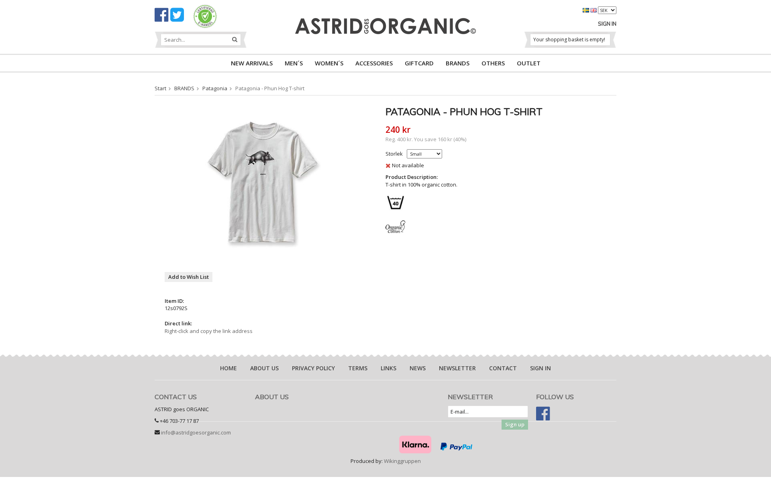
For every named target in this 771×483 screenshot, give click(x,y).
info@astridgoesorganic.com (196, 432)
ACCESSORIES (374, 63)
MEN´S (294, 63)
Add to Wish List (188, 276)
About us (264, 368)
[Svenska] (586, 9)
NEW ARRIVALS (252, 63)
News (418, 368)
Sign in (607, 23)
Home (228, 368)
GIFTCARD (419, 63)
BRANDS (457, 63)
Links (388, 368)
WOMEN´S (329, 63)
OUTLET (529, 63)
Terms (357, 368)
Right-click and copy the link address (209, 331)
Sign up (514, 424)
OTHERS (493, 63)
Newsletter (457, 368)
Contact (503, 368)
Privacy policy (313, 368)
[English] (594, 9)
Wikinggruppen (402, 461)
